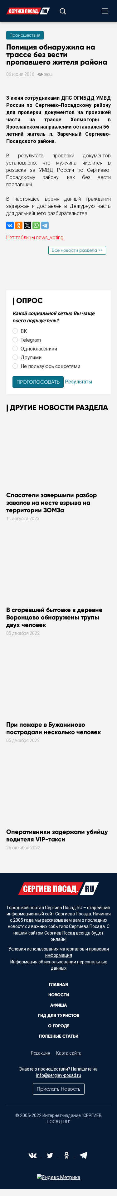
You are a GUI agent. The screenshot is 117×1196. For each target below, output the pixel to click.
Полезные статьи (58, 1036)
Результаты (78, 382)
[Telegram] (45, 225)
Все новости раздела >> (77, 250)
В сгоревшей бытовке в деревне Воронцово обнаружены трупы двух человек (54, 617)
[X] (27, 225)
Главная (58, 984)
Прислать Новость (58, 1089)
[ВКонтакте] (10, 225)
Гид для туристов (58, 1015)
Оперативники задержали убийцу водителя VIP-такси (57, 835)
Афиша (58, 1005)
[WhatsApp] (36, 225)
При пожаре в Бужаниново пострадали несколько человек (53, 728)
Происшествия (25, 35)
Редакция (40, 1053)
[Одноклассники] (18, 225)
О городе (58, 1026)
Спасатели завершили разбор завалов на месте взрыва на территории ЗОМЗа (51, 502)
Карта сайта (68, 1053)
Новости (58, 995)
